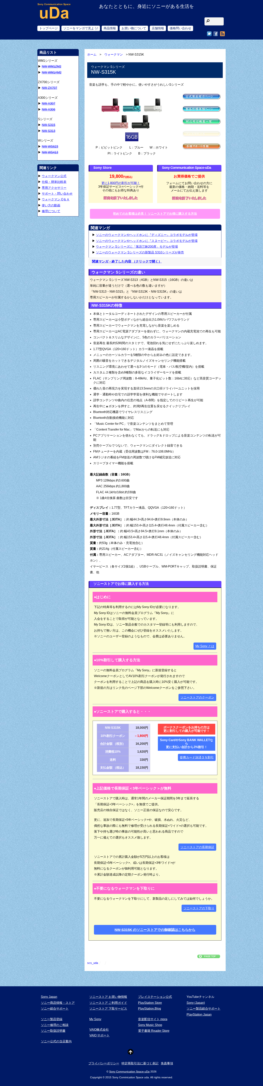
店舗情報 (158, 28)
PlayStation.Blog (149, 1008)
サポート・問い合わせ (57, 193)
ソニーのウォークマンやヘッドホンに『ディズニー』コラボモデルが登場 (147, 234)
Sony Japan (49, 996)
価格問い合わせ (180, 28)
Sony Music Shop (150, 1025)
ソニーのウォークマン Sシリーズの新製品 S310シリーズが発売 (140, 252)
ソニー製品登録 (51, 1019)
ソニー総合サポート (55, 1008)
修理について (51, 211)
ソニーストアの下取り (198, 908)
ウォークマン (113, 54)
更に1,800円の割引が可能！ (120, 183)
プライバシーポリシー (103, 1063)
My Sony (95, 1019)
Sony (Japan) (196, 1002)
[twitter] (209, 33)
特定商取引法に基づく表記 (139, 1063)
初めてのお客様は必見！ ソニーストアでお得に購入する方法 (155, 213)
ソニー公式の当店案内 (56, 1041)
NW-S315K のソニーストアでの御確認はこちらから (155, 930)
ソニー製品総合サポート (203, 1008)
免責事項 (167, 1063)
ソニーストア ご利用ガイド (108, 1002)
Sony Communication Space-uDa (129, 1071)
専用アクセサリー (54, 187)
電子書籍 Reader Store (153, 1030)
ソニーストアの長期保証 (197, 847)
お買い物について (133, 28)
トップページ (48, 28)
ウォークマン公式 (54, 176)
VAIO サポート (99, 1035)
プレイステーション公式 (155, 996)
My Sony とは (204, 646)
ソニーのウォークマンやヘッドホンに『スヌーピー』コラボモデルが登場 (147, 240)
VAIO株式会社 (99, 1029)
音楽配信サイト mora (152, 1019)
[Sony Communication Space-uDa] (54, 16)
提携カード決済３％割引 (197, 757)
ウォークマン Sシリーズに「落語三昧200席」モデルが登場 (137, 246)
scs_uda (92, 962)
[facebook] (215, 33)
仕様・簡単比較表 (54, 181)
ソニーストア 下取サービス (108, 1008)
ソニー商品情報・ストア (58, 1002)
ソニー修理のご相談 (55, 1025)
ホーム (91, 54)
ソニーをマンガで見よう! (80, 28)
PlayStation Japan (199, 1014)
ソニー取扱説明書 (53, 1030)
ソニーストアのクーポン (197, 697)
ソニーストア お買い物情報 (108, 996)
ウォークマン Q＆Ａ (56, 199)
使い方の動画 (51, 205)
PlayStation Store (150, 1002)
